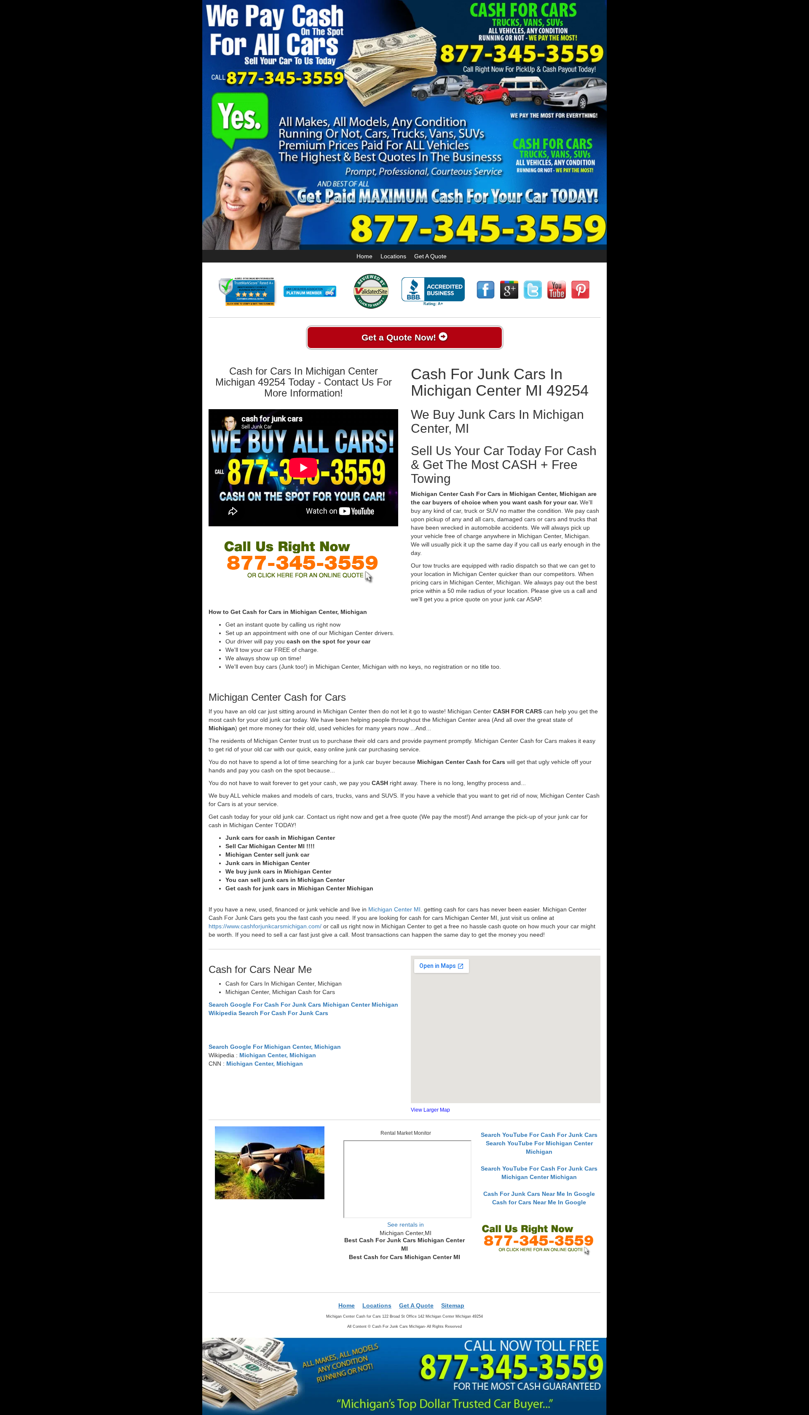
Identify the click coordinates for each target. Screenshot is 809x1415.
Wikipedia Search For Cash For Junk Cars (268, 1013)
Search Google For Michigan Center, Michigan (275, 1046)
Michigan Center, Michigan (277, 1055)
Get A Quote (430, 256)
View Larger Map (430, 1110)
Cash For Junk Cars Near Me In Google (539, 1193)
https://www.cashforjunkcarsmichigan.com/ (265, 926)
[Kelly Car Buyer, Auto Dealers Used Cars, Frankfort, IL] (433, 291)
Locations (393, 256)
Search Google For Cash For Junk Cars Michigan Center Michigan (303, 1004)
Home (364, 256)
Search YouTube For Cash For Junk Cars (539, 1134)
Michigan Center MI (394, 909)
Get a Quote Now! (400, 337)
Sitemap (452, 1305)
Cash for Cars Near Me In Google (539, 1202)
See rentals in (405, 1224)
